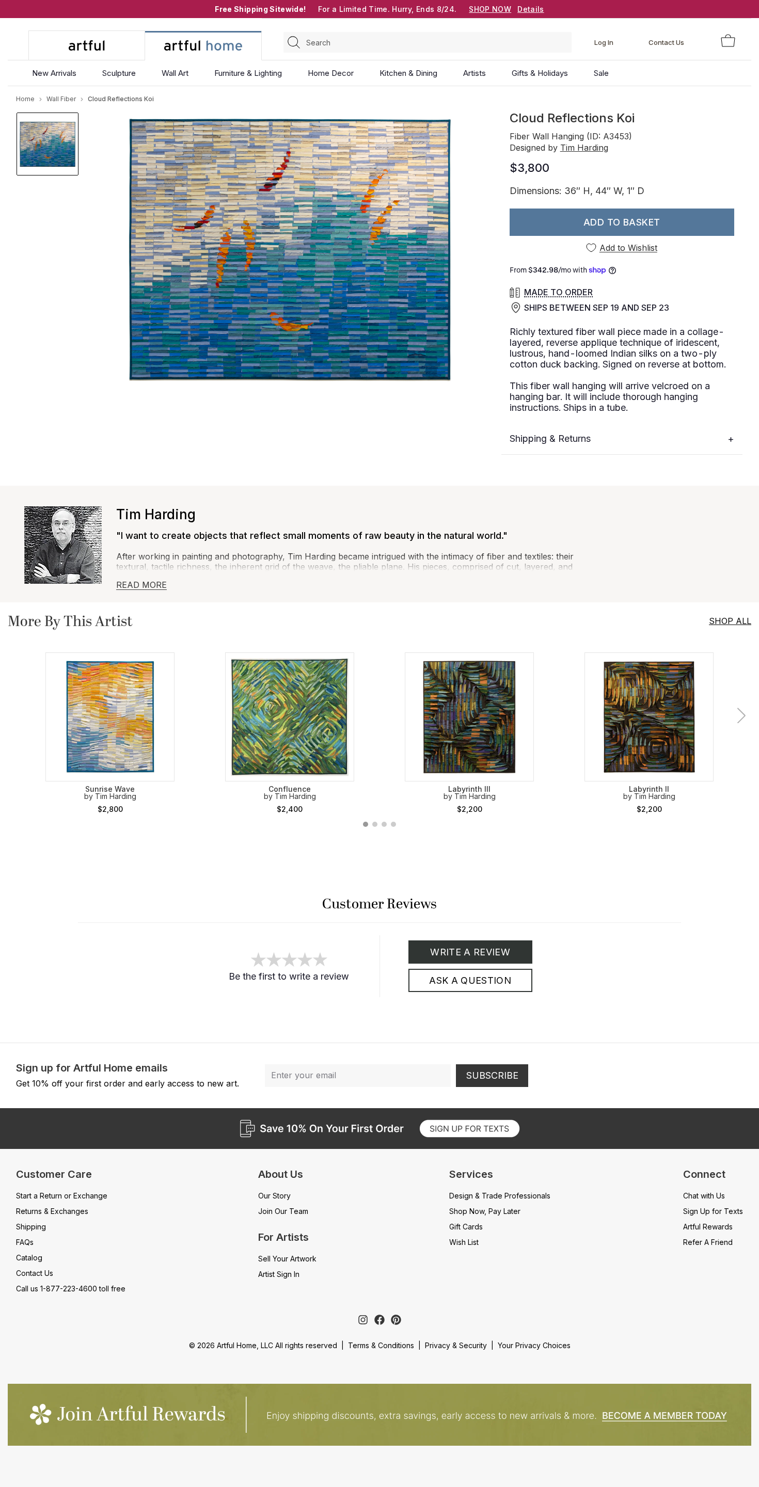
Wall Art (175, 73)
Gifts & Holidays (540, 73)
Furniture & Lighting (248, 73)
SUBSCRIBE (492, 1075)
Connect (704, 1174)
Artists (474, 73)
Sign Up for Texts (713, 1211)
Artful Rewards (708, 1226)
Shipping (31, 1226)
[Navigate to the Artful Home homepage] (86, 45)
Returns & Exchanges (52, 1211)
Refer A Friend (708, 1242)
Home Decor (331, 73)
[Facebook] (379, 1320)
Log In (603, 42)
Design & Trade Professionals (499, 1195)
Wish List (464, 1242)
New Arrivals (54, 73)
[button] (622, 222)
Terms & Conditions (381, 1345)
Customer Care (54, 1174)
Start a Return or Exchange (61, 1195)
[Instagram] (363, 1320)
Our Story (274, 1195)
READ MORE (141, 585)
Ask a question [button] (470, 980)
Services (471, 1174)
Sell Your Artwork (287, 1258)
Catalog (29, 1257)
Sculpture (119, 73)
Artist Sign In (278, 1274)
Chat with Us (704, 1195)
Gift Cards (466, 1226)
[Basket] (728, 41)
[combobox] (427, 42)
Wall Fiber (61, 99)
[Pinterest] (396, 1320)
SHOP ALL (730, 621)
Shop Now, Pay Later (484, 1211)
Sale (601, 73)
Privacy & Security (456, 1345)
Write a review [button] (470, 952)
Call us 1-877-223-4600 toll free (70, 1288)
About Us (280, 1174)
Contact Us (666, 42)
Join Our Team (283, 1211)
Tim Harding (584, 147)
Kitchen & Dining (408, 73)
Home (25, 99)
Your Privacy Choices (534, 1345)
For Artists (283, 1237)
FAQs (25, 1242)
